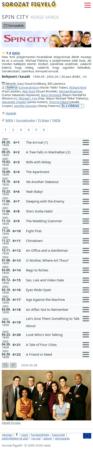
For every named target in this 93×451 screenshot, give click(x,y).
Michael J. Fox (28, 98)
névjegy (7, 435)
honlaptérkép (40, 435)
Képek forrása (11, 423)
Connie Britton (29, 87)
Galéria (12, 87)
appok (47, 438)
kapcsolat (58, 435)
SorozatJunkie (25, 120)
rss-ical (35, 438)
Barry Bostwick (51, 95)
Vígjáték (10, 113)
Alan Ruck (28, 91)
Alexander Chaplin (14, 102)
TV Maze (43, 120)
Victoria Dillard (59, 102)
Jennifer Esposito (25, 106)
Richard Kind (77, 87)
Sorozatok (15, 25)
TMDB (56, 120)
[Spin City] (46, 38)
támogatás (62, 438)
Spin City (30, 16)
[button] (87, 4)
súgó (24, 435)
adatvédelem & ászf (15, 438)
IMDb (16, 53)
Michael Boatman (71, 91)
